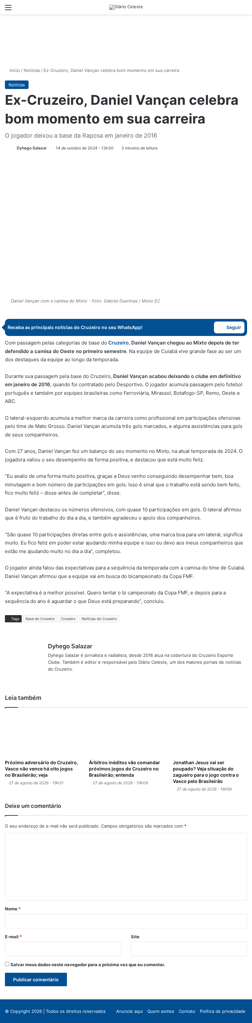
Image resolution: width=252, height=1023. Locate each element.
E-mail (13, 936)
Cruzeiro (68, 618)
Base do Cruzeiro (40, 618)
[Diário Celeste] (126, 7)
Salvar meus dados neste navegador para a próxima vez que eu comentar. (87, 964)
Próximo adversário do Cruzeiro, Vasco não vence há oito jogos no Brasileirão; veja (41, 769)
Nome (13, 908)
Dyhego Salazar (32, 147)
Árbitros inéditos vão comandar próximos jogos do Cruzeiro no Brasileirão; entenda (124, 769)
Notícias (32, 70)
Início (14, 70)
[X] (60, 680)
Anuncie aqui (129, 1011)
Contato (187, 1011)
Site (135, 936)
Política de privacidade (222, 1011)
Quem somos (160, 1011)
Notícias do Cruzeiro (99, 618)
